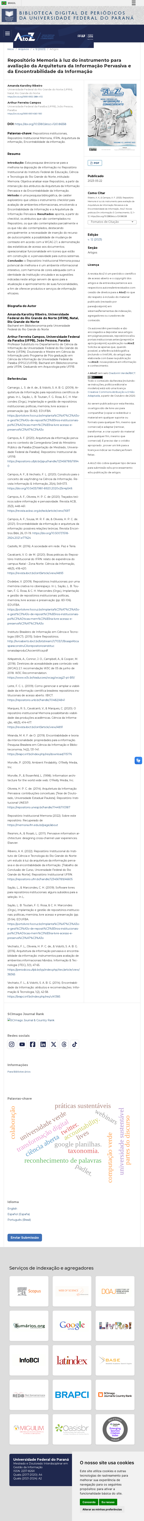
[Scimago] (115, 1395)
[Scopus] (29, 1291)
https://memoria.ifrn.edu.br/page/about (33, 825)
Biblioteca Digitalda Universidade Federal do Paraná (76, 15)
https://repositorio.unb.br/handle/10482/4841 (36, 700)
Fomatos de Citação (105, 221)
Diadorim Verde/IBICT (122, 373)
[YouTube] (22, 1044)
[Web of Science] (72, 1291)
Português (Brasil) (19, 1219)
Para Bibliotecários (19, 1071)
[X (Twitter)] (54, 1044)
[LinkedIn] (43, 1044)
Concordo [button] (89, 1502)
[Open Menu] (7, 33)
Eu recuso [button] (108, 1502)
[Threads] (64, 1044)
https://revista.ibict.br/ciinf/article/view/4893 (35, 573)
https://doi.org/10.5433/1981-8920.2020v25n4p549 (40, 488)
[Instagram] (12, 1044)
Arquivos (23, 49)
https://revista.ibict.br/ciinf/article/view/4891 (35, 727)
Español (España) (19, 1214)
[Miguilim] (29, 1429)
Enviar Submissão (25, 1237)
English (12, 1208)
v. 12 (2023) (39, 49)
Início (11, 49)
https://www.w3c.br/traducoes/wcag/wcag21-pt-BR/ (41, 677)
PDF (96, 162)
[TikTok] (74, 1044)
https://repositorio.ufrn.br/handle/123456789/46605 (40, 879)
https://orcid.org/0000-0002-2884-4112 (25, 97)
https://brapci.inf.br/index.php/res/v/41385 (34, 996)
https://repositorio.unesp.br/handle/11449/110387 (39, 807)
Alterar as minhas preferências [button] (102, 1509)
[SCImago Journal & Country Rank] (31, 1020)
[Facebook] (32, 1044)
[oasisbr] (72, 1429)
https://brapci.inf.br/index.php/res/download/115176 (40, 754)
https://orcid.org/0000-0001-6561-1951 (25, 114)
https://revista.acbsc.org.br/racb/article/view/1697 (39, 510)
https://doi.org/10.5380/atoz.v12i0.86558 (40, 124)
